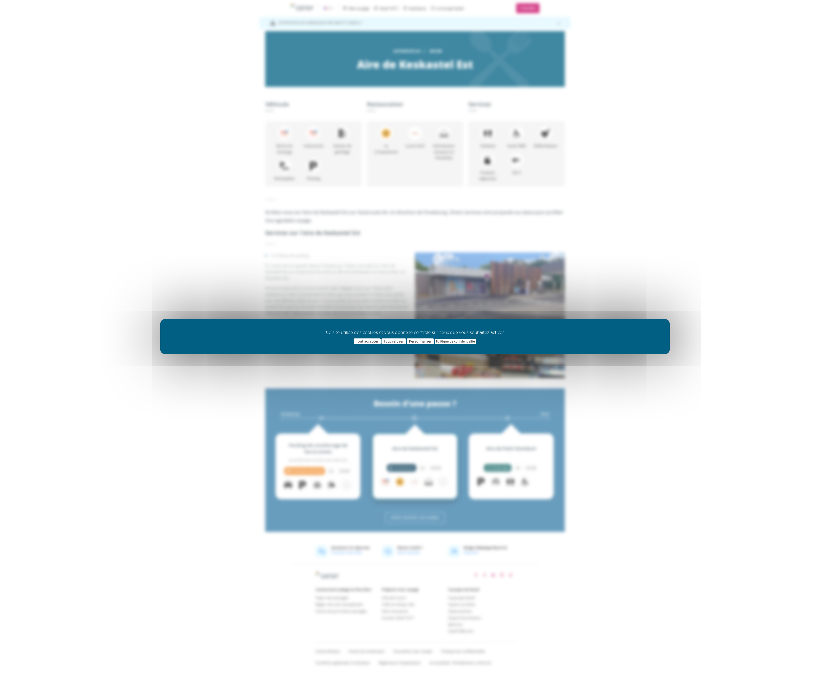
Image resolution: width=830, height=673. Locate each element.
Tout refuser (394, 341)
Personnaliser (420, 341)
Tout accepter (367, 341)
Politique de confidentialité (455, 341)
